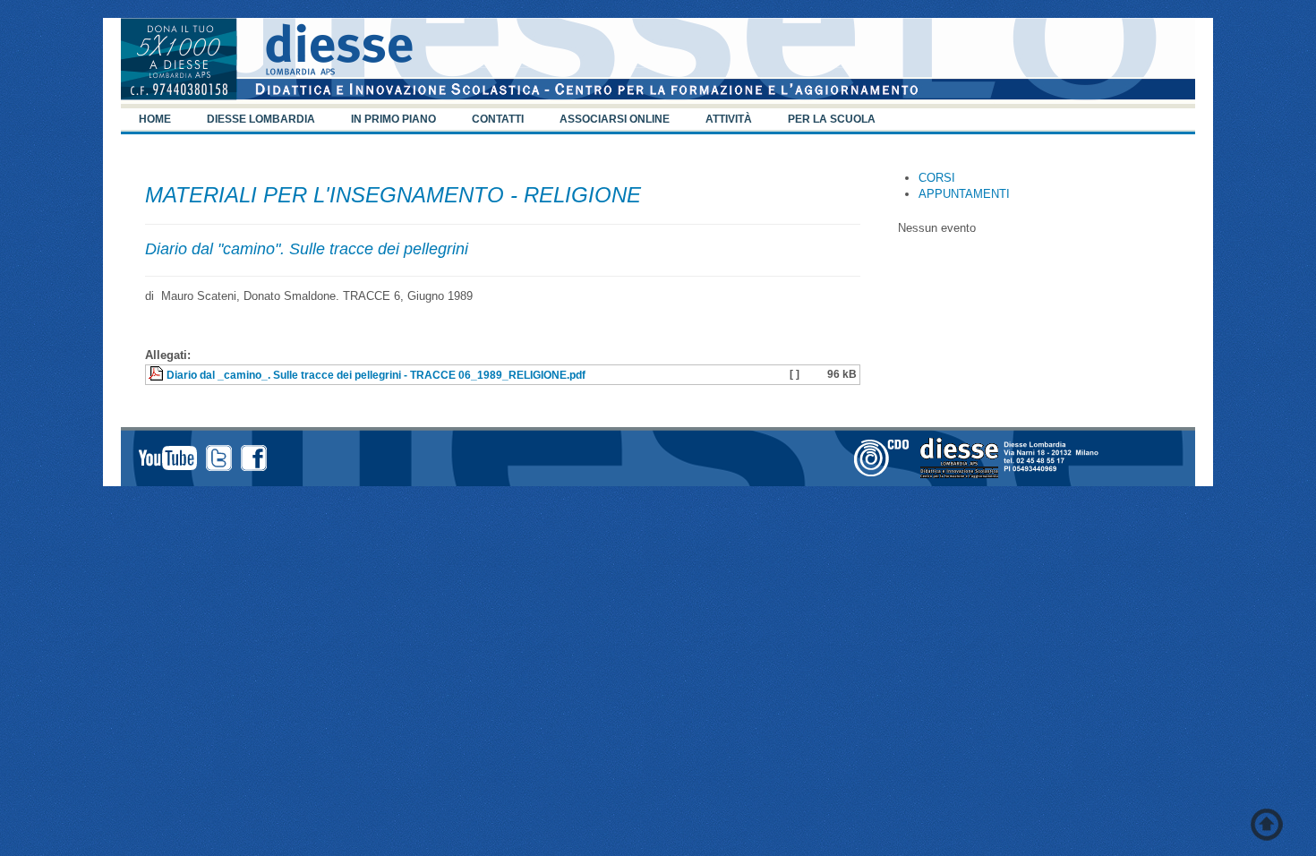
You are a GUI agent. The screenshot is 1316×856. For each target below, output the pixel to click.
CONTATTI (498, 119)
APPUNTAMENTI (964, 194)
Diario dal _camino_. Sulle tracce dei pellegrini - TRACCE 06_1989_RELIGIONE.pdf (376, 375)
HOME (155, 119)
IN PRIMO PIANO (393, 119)
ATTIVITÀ (728, 119)
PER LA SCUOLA (832, 119)
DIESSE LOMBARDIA (261, 119)
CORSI (937, 177)
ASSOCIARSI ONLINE (615, 119)
